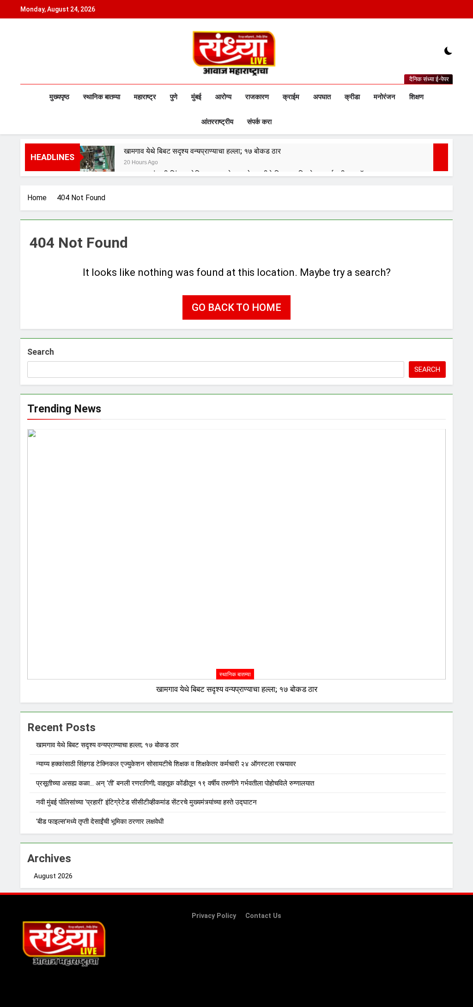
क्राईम (291, 97)
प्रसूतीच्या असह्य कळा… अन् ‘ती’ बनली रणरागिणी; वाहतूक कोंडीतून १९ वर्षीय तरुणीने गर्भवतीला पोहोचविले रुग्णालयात (175, 783)
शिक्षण (416, 97)
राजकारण (257, 97)
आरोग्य (223, 97)
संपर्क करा (259, 122)
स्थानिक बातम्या (101, 97)
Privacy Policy (214, 916)
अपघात (322, 97)
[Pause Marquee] (440, 157)
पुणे (173, 97)
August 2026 (53, 876)
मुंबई (196, 97)
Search (40, 352)
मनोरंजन (384, 97)
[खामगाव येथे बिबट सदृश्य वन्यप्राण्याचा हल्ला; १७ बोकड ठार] (97, 163)
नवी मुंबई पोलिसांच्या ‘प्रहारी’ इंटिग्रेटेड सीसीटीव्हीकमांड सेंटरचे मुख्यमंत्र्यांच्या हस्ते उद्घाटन (146, 802)
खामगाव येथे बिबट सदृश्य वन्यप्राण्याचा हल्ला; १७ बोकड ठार (202, 151)
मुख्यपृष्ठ (59, 97)
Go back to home (236, 307)
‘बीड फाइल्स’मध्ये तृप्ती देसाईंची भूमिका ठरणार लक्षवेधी (100, 821)
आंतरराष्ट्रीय (217, 122)
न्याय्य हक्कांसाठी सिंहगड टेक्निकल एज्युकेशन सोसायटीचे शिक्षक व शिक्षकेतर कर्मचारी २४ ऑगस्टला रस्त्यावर (166, 764)
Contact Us (263, 916)
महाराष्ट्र (145, 97)
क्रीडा (352, 97)
